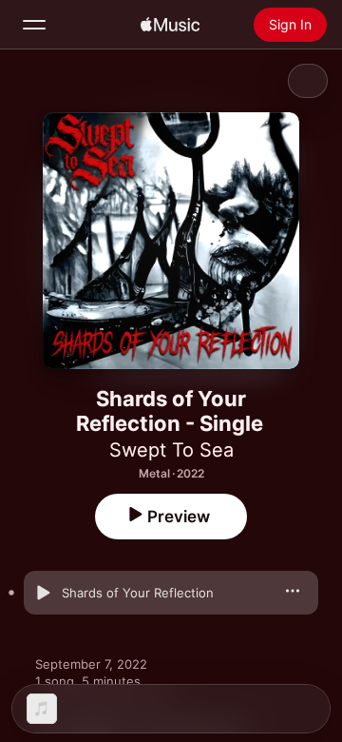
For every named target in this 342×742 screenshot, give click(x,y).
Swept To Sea (171, 450)
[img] (170, 24)
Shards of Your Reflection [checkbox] (138, 592)
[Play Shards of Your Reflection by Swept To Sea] (43, 592)
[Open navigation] (34, 25)
